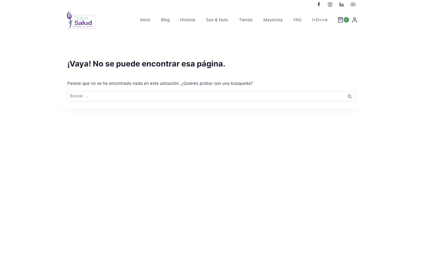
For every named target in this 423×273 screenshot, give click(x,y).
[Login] (355, 20)
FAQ (297, 19)
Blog (165, 19)
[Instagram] (330, 4)
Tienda (246, 19)
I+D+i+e (320, 19)
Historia (187, 19)
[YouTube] (353, 4)
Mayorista (273, 19)
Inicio (145, 19)
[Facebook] (318, 4)
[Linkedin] (341, 4)
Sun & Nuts (217, 19)
